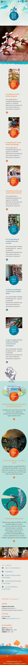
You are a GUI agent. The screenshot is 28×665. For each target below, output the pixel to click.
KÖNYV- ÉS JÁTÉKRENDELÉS (12, 568)
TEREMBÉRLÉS (9, 572)
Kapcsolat (23, 663)
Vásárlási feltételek (8, 663)
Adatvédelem (17, 663)
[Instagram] (23, 1)
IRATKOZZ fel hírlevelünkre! (10, 599)
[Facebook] (19, 1)
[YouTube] (21, 1)
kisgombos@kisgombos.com (13, 618)
